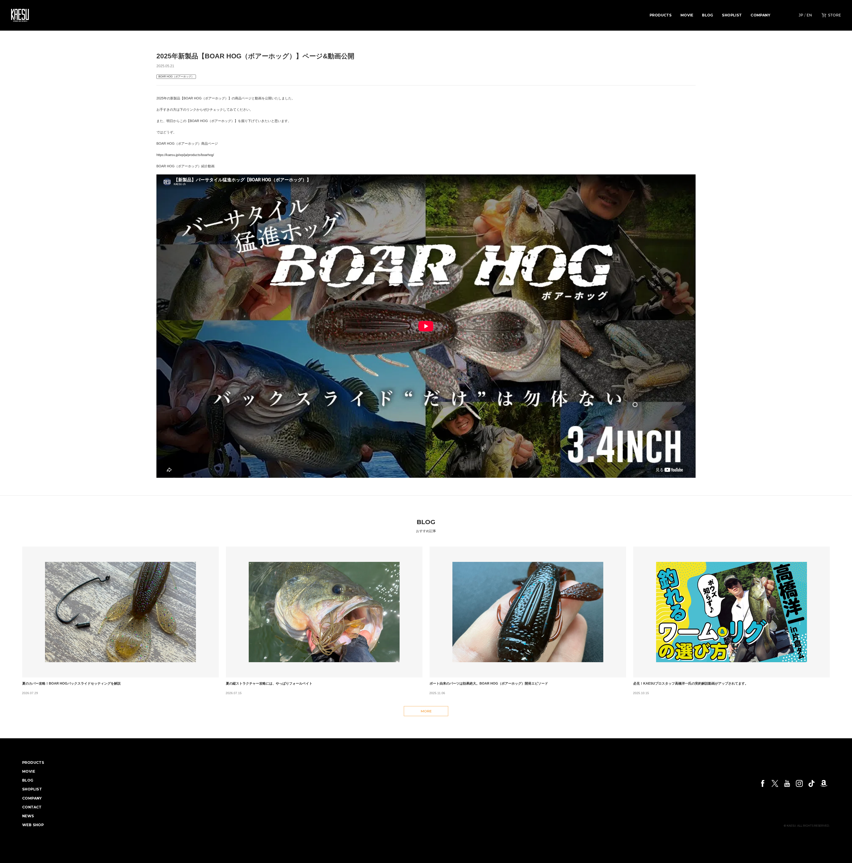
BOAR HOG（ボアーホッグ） (176, 76)
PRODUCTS (661, 15)
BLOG (707, 15)
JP (801, 15)
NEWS (28, 816)
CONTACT (32, 807)
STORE (834, 15)
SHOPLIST (732, 15)
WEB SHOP (33, 825)
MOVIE (686, 15)
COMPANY (760, 15)
